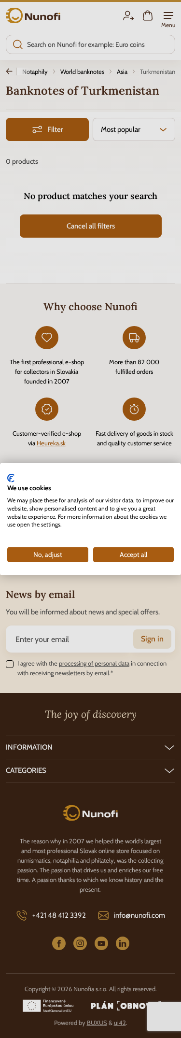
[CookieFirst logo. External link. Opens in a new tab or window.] (10, 477)
